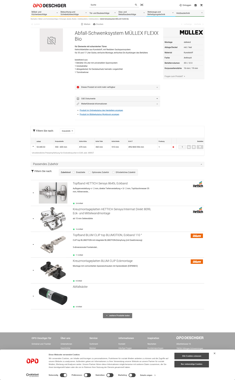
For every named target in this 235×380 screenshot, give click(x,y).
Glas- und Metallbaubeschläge (127, 13)
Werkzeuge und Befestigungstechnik (156, 13)
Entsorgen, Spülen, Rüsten (67, 19)
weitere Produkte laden (119, 315)
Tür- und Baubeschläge (99, 13)
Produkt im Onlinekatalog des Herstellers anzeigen (101, 110)
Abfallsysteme (83, 19)
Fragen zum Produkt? (174, 76)
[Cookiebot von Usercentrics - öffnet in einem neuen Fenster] (32, 375)
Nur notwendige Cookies (191, 364)
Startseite (34, 19)
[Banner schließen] (214, 353)
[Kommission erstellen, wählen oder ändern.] (189, 147)
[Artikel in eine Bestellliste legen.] (194, 147)
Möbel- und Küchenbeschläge (39, 13)
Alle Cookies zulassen (191, 356)
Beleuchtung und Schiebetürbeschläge (70, 13)
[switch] (87, 375)
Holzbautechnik (183, 13)
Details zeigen (146, 375)
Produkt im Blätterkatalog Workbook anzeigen (99, 114)
